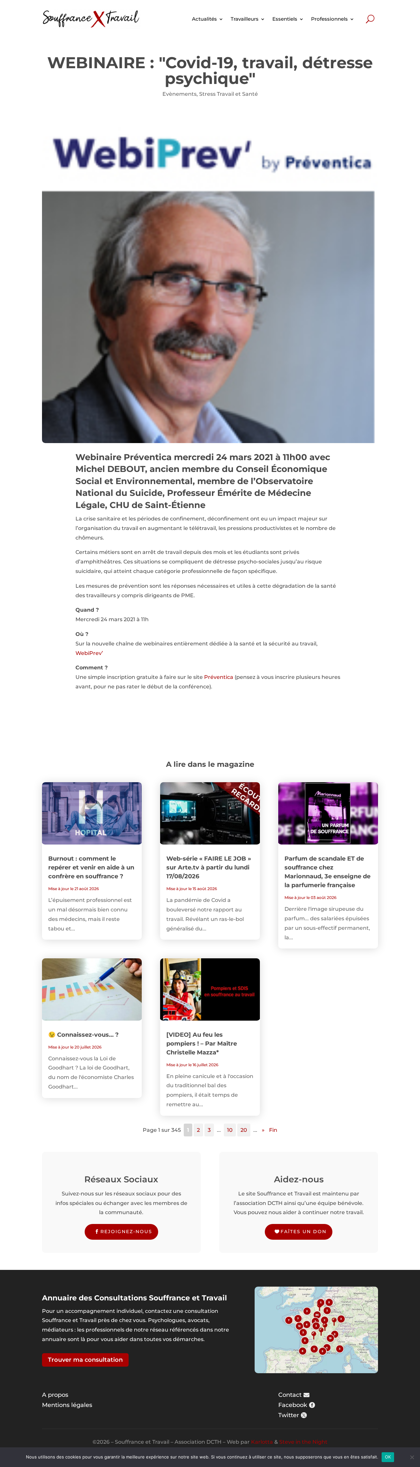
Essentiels (284, 19)
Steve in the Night (303, 1442)
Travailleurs (245, 19)
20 (244, 1130)
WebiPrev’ (89, 653)
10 (230, 1130)
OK (388, 1456)
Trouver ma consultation (85, 1359)
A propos (55, 1394)
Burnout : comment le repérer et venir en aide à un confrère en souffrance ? (91, 867)
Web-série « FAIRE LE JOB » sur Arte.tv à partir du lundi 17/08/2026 (208, 867)
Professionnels (329, 19)
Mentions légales (67, 1405)
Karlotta (262, 1442)
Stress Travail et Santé (228, 94)
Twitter (288, 1415)
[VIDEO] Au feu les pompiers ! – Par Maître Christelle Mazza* (201, 1043)
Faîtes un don (303, 1231)
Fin (273, 1130)
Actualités (204, 19)
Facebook (292, 1405)
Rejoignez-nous (126, 1231)
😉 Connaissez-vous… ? (83, 1034)
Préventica (218, 677)
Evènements (179, 94)
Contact (290, 1394)
